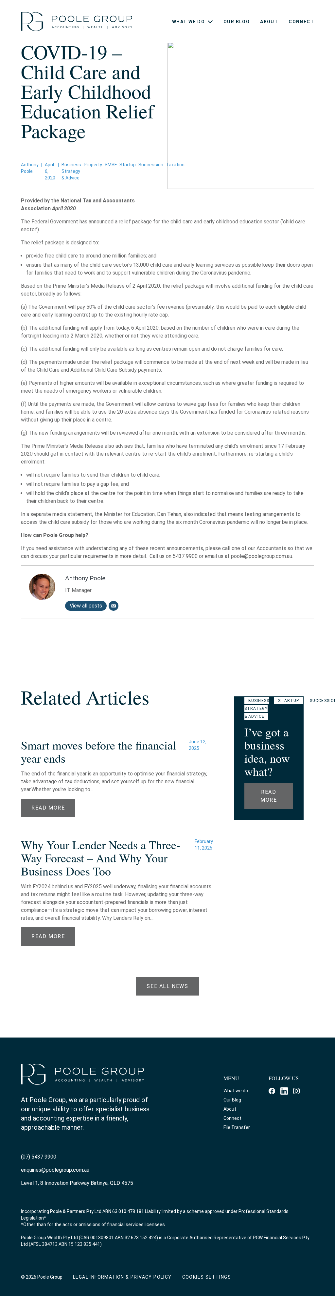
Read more (268, 796)
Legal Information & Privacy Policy (122, 1277)
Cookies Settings (206, 1277)
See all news (167, 986)
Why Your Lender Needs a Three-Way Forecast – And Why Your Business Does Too (100, 858)
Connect (301, 21)
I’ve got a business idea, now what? (267, 751)
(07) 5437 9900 (38, 1157)
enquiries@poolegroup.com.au (55, 1170)
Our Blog (236, 21)
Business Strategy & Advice (71, 171)
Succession (150, 164)
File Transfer (236, 1127)
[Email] (113, 606)
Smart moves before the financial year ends (98, 751)
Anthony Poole (85, 578)
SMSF (111, 164)
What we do (188, 21)
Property (93, 164)
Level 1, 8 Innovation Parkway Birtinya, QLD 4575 (77, 1183)
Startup (127, 164)
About (269, 21)
